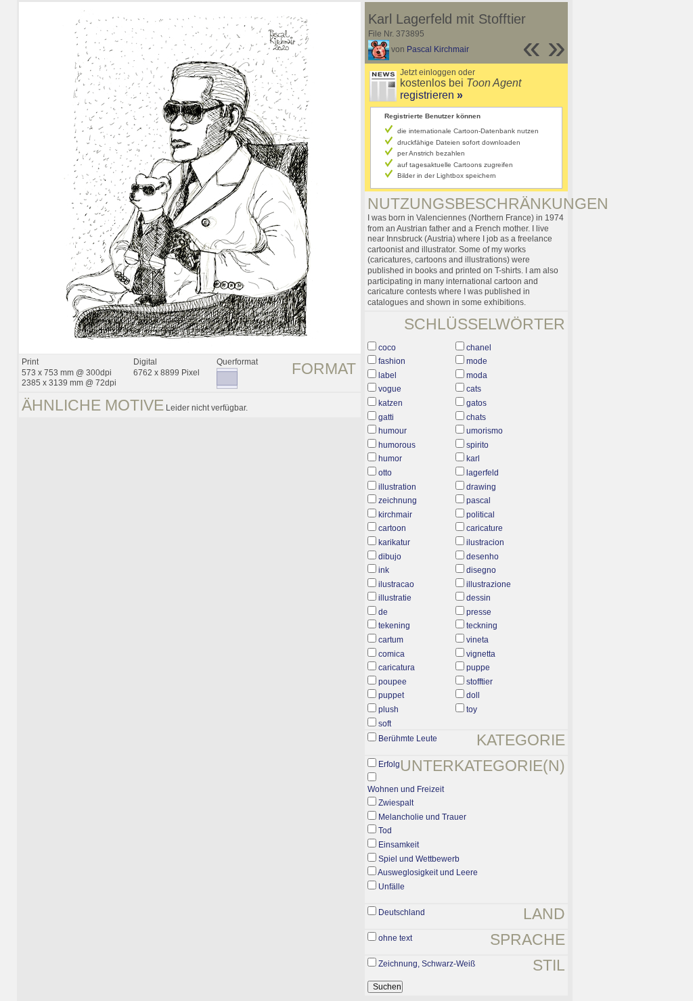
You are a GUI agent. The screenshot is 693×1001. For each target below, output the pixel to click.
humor (390, 458)
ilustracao (396, 584)
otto (385, 473)
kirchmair (395, 514)
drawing (481, 487)
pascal (478, 500)
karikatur (394, 542)
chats (476, 417)
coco (387, 347)
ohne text (395, 938)
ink (383, 570)
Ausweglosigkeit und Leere (428, 872)
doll (473, 695)
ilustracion (485, 542)
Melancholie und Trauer (422, 817)
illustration (397, 487)
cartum (390, 640)
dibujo (389, 556)
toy (471, 709)
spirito (477, 445)
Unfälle (391, 886)
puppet (391, 695)
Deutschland (401, 912)
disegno (481, 570)
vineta (477, 640)
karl (473, 458)
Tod (385, 830)
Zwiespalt (395, 803)
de (383, 612)
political (480, 514)
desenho (482, 556)
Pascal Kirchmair (438, 49)
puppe (478, 667)
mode (476, 361)
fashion (391, 361)
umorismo (484, 431)
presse (478, 612)
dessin (478, 598)
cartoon (392, 528)
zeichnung (397, 500)
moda (476, 375)
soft (384, 723)
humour (392, 431)
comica (391, 654)
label (387, 375)
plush (388, 709)
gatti (386, 417)
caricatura (396, 667)
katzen (390, 403)
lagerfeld (482, 473)
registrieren (431, 95)
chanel (478, 347)
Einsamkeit (398, 844)
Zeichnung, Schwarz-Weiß (426, 964)
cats (473, 389)
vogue (389, 389)
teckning (481, 625)
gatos (476, 403)
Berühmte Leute (407, 738)
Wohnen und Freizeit (405, 789)
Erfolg (389, 764)
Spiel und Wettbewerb (419, 859)
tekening (394, 625)
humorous (397, 445)
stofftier (479, 681)
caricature (484, 528)
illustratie (394, 598)
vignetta (480, 654)
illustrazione (488, 584)
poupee (392, 681)
